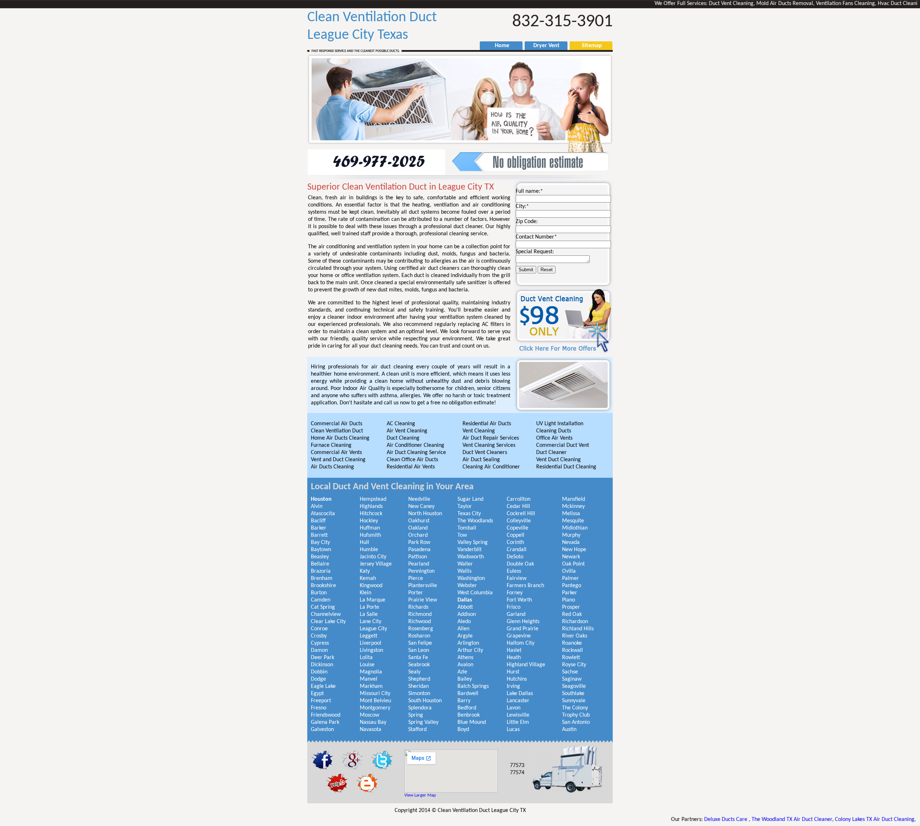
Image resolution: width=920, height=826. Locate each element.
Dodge (318, 679)
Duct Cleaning (403, 438)
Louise (367, 665)
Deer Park (322, 658)
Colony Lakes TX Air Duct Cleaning (837, 819)
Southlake (573, 693)
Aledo (464, 622)
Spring (415, 715)
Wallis (464, 571)
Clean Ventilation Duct (337, 431)
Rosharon (419, 636)
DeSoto (515, 557)
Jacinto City (373, 557)
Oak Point (573, 564)
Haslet (514, 650)
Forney (515, 593)
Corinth (515, 542)
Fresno (318, 708)
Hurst (513, 672)
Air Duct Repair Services (491, 438)
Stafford (417, 729)
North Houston (425, 514)
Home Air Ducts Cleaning (340, 438)
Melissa (571, 514)
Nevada (571, 542)
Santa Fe (418, 658)
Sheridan (418, 686)
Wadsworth (470, 557)
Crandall (516, 550)
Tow (462, 535)
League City (373, 629)
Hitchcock (371, 514)
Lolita (366, 658)
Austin (569, 729)
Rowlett (571, 658)
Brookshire (323, 586)
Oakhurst (418, 521)
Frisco (513, 607)
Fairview (516, 578)
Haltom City (520, 643)
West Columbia (475, 593)
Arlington (468, 643)
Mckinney (573, 506)
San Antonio (576, 722)
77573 (517, 765)
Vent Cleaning (479, 431)
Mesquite (573, 521)
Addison (466, 614)
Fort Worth (519, 600)
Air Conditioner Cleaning (415, 445)
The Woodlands (475, 521)
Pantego (571, 586)
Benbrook (468, 715)
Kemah (368, 578)
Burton (319, 593)
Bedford (466, 708)
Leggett (368, 636)
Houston (321, 499)
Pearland (418, 564)
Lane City (370, 622)
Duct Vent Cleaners (485, 452)
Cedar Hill (518, 506)
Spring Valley (423, 722)
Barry (463, 701)
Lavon (513, 708)
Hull (364, 542)
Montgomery (375, 708)
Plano (568, 600)
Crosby (319, 636)
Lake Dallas (520, 693)
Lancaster (518, 701)
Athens (465, 658)
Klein (365, 593)
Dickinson (322, 665)
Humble (369, 550)
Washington (471, 578)
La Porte (369, 607)
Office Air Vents (554, 438)
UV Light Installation (559, 424)
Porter (415, 593)
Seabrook (419, 665)
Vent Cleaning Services (489, 445)
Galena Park (325, 722)
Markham (371, 686)
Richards (418, 607)
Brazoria (321, 571)
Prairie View (422, 600)
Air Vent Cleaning (407, 431)
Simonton (419, 693)
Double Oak (520, 564)
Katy (365, 571)
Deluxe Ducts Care (689, 819)
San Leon (418, 650)
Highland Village (526, 665)
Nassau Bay (373, 722)
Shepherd (419, 679)
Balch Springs (473, 686)
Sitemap (588, 46)
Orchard (418, 535)
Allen (463, 629)
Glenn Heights (523, 622)
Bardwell (467, 693)
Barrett (319, 535)
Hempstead (373, 499)
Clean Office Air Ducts (412, 460)
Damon (319, 650)
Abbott (465, 607)
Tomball (466, 528)
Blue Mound (471, 722)
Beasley (320, 557)
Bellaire (320, 564)
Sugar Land (470, 499)
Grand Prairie (522, 629)
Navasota (370, 729)
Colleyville (519, 521)
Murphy (571, 535)
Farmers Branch (525, 586)
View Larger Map (420, 795)
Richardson (575, 622)
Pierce (415, 578)
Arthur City (470, 650)
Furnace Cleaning (331, 445)
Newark (571, 557)
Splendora (420, 708)
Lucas (513, 729)
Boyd (463, 729)
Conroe (319, 629)
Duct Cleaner (551, 452)
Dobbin (319, 672)
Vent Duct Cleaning (558, 460)
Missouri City (375, 693)
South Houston (425, 701)
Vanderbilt (469, 550)
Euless (514, 571)
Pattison (417, 557)
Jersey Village (376, 564)
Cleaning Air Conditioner (491, 467)
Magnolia (371, 672)
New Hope (574, 550)
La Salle (369, 614)
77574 (517, 773)
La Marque (372, 600)
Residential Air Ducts (487, 424)
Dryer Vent (544, 46)
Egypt (317, 693)
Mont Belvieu (375, 701)
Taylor (464, 506)
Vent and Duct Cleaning (338, 460)
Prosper (571, 607)
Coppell (515, 535)
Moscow (369, 715)
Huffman (370, 528)
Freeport (321, 701)
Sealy (414, 672)
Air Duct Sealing (481, 460)
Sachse (570, 672)
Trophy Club (576, 715)
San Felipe (420, 643)
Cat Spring (323, 607)
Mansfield (573, 499)
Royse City (574, 665)
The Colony (575, 708)
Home (498, 46)
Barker (318, 528)
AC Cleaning (401, 424)
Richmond (420, 614)
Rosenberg (420, 629)
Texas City (469, 514)
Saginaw (571, 679)
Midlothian (575, 528)
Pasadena (419, 550)
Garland (516, 614)
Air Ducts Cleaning (332, 467)
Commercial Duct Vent (562, 445)
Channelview (326, 614)
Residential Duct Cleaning (566, 467)
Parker (569, 593)
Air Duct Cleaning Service (416, 452)
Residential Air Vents (411, 467)
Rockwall (572, 650)
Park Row (419, 542)
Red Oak (572, 614)
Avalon (465, 665)
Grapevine (519, 636)
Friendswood (325, 715)
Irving (513, 686)
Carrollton (518, 499)
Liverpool (370, 643)
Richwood (419, 622)
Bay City (320, 542)
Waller (465, 564)
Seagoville (574, 686)
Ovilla (569, 571)
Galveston (322, 729)
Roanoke (572, 643)
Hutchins (517, 679)
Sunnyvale (573, 701)
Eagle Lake (323, 686)
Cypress (320, 643)
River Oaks (574, 636)
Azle (462, 672)
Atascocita (323, 514)
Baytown (321, 550)
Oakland (418, 528)
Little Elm (518, 722)
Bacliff (318, 521)
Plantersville (422, 586)
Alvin (316, 506)
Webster (467, 586)
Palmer (570, 578)
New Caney (421, 506)
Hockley (369, 521)
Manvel (368, 679)
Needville (419, 499)
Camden (320, 600)
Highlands (371, 506)
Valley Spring (472, 542)
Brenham (321, 578)
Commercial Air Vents (336, 452)
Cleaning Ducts (553, 431)
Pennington (421, 571)
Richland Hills (578, 629)
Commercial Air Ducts (336, 424)
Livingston (371, 650)
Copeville (517, 528)
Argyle (465, 636)
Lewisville (518, 715)
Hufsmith (370, 535)
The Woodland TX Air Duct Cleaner (754, 819)
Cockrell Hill (521, 514)
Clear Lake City (328, 622)
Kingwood (371, 586)
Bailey (464, 679)
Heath (514, 658)
